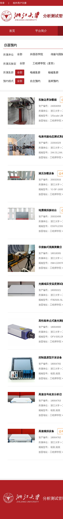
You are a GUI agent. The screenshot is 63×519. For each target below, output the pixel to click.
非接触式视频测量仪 (50, 247)
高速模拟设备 (46, 431)
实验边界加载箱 (48, 99)
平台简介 (41, 30)
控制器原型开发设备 (50, 357)
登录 (2, 3)
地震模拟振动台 (48, 210)
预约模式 (8, 81)
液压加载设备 (46, 173)
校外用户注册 (19, 3)
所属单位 (8, 54)
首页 (12, 30)
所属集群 (8, 72)
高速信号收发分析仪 (50, 394)
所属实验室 (9, 63)
